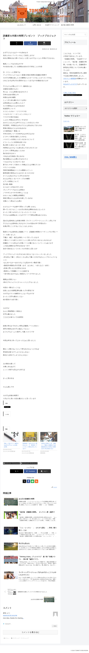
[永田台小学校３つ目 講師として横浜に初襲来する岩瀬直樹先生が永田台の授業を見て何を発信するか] (48, 437)
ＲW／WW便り (70, 157)
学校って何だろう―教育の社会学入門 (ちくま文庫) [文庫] (11, 445)
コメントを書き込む (30, 632)
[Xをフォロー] (24, 481)
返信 (55, 626)
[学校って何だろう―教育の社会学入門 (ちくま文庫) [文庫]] (11, 437)
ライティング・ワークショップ (12, 463)
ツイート (66, 121)
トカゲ (8, 290)
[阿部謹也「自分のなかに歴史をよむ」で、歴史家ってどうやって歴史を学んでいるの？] (30, 437)
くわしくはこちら (69, 92)
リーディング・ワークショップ (29, 463)
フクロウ (6, 317)
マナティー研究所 (69, 78)
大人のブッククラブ (70, 84)
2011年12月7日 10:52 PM (10, 615)
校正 (20, 329)
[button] (44, 43)
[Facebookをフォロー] (28, 481)
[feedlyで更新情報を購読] (32, 481)
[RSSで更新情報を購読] (36, 481)
